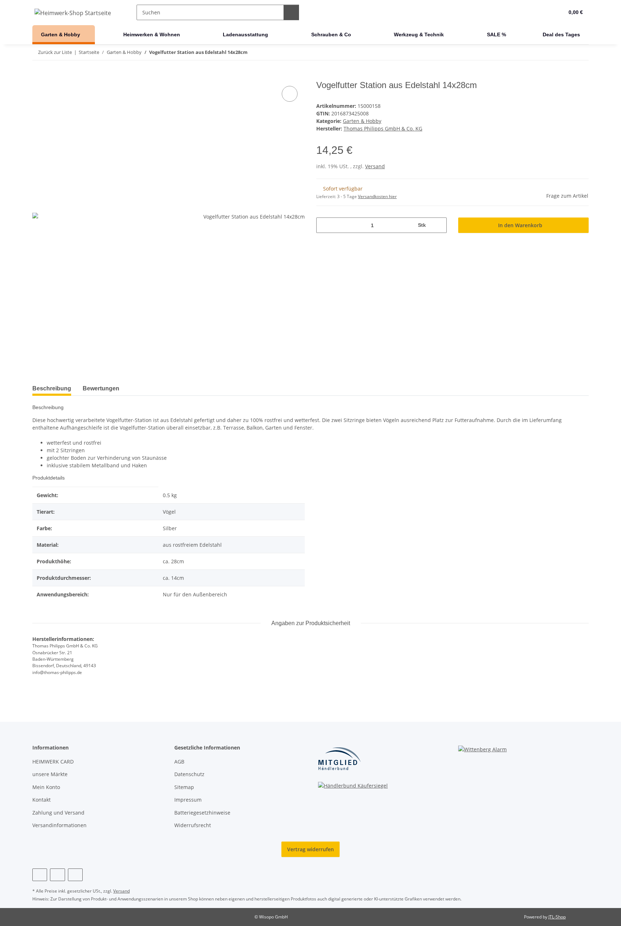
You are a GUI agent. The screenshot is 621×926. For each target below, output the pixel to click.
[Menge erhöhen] (438, 225)
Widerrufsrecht (192, 825)
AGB (179, 761)
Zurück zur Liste (55, 52)
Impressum (188, 799)
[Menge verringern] (324, 225)
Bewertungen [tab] (101, 388)
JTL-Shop (557, 917)
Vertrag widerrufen (310, 849)
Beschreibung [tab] (51, 388)
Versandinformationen (59, 825)
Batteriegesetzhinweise (202, 812)
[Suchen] (291, 12)
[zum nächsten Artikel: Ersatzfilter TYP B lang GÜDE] (581, 52)
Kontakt (41, 799)
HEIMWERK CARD (53, 761)
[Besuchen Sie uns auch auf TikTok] (75, 874)
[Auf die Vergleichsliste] (290, 94)
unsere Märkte (50, 774)
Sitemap (184, 787)
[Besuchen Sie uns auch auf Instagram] (57, 874)
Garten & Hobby (362, 121)
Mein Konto (46, 787)
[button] (544, 12)
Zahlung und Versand (58, 812)
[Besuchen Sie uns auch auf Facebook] (39, 874)
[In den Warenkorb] (38, 76)
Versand (375, 166)
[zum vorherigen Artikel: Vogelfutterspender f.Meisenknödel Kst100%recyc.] (565, 52)
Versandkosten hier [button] (377, 196)
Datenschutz (189, 774)
